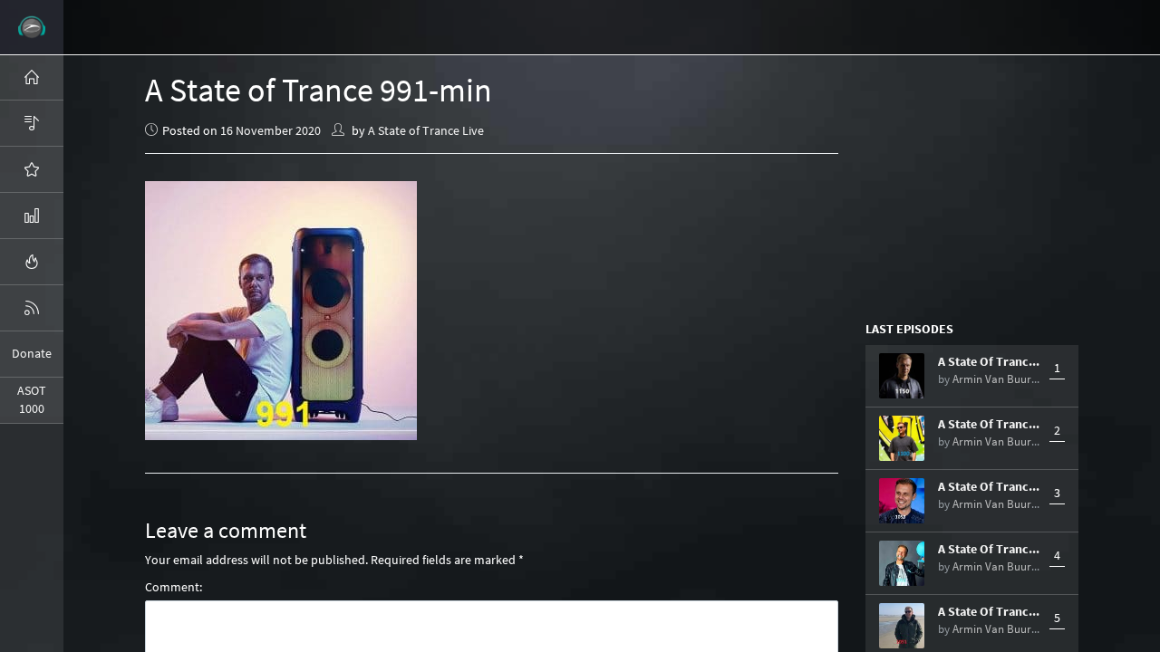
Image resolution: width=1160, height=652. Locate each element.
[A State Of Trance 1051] (901, 625)
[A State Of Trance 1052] (901, 563)
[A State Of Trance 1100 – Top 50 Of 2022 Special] (901, 438)
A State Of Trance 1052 (989, 549)
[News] (31, 308)
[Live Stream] (31, 261)
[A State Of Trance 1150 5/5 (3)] (901, 375)
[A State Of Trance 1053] (901, 500)
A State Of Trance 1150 (989, 361)
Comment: (173, 587)
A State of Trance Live (426, 130)
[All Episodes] (31, 123)
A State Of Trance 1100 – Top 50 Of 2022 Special (989, 424)
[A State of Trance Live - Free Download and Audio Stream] (31, 27)
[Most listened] (31, 169)
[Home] (31, 77)
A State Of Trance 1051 (989, 611)
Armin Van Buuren (997, 379)
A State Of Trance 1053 (989, 486)
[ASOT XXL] (31, 215)
